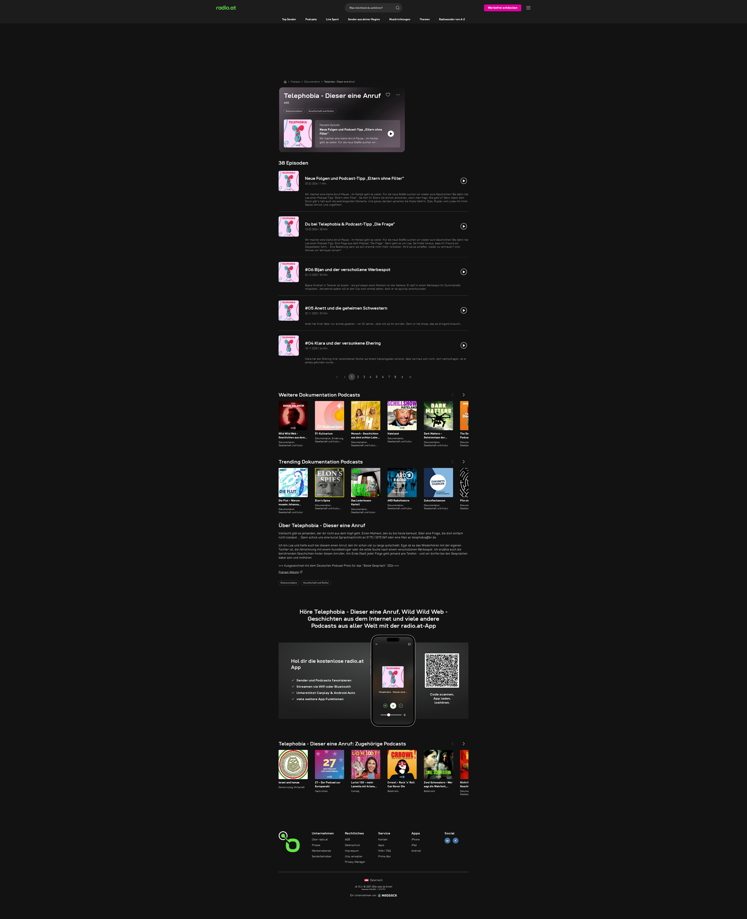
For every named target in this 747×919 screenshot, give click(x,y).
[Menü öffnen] (528, 7)
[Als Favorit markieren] (388, 94)
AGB (347, 839)
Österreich (376, 880)
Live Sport (332, 19)
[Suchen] (397, 7)
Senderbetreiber (321, 856)
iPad (414, 845)
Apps (381, 845)
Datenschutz (352, 845)
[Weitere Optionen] (398, 94)
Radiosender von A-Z (452, 19)
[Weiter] (463, 393)
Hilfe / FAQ (384, 851)
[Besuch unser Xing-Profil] (455, 841)
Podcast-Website (289, 572)
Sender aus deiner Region (364, 19)
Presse (316, 845)
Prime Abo (384, 856)
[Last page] (410, 377)
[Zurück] (452, 393)
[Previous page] (345, 377)
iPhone (415, 839)
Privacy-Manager (355, 862)
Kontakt (383, 839)
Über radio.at (320, 839)
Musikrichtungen (399, 19)
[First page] (337, 377)
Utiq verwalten (353, 856)
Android (416, 851)
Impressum (352, 851)
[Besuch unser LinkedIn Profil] (447, 841)
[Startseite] (285, 81)
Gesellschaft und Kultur (321, 111)
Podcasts (311, 19)
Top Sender (289, 19)
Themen (425, 19)
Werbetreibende (321, 851)
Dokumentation (294, 111)
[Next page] (402, 377)
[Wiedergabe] (391, 134)
